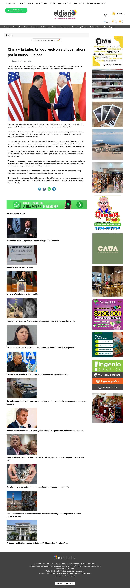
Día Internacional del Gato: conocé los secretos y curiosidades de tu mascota (38, 487)
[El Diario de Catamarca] (65, 14)
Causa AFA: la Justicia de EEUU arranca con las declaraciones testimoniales (37, 374)
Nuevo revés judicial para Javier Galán (22, 294)
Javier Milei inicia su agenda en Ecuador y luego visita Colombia (33, 241)
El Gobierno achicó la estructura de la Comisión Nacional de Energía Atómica (38, 543)
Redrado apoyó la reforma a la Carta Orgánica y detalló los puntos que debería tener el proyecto (45, 431)
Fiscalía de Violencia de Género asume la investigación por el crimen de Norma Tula (41, 321)
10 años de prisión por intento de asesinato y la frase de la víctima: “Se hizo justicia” (41, 348)
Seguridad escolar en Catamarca (20, 267)
